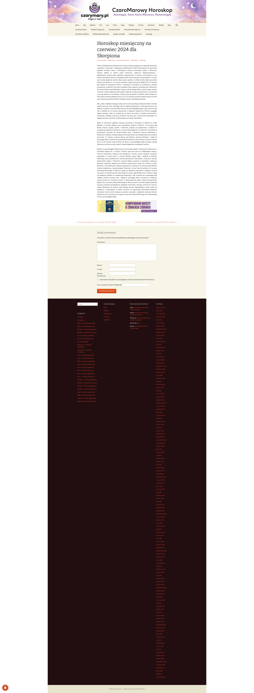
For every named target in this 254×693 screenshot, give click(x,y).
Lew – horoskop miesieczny (85, 358)
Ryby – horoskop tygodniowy (86, 373)
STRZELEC (107, 317)
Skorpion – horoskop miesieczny (119, 60)
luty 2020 (159, 538)
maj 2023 (158, 418)
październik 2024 (161, 366)
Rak (101, 25)
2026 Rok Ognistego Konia (101, 34)
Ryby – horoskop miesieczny (85, 377)
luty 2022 (159, 464)
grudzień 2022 (160, 434)
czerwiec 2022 (160, 452)
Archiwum (80, 317)
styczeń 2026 (160, 323)
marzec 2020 (160, 535)
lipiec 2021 (159, 486)
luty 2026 (159, 320)
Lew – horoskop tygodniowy (85, 355)
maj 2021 (158, 492)
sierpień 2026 (160, 307)
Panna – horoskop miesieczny (86, 364)
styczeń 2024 (160, 394)
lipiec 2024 (159, 375)
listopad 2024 (160, 363)
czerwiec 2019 (160, 563)
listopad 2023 (160, 400)
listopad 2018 (160, 585)
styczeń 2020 (160, 541)
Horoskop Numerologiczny (132, 29)
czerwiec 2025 (160, 341)
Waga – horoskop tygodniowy (86, 392)
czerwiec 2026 (160, 314)
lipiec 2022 (159, 449)
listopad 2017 (160, 621)
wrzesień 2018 (160, 591)
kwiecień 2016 (160, 677)
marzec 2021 (160, 498)
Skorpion (131, 25)
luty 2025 (159, 354)
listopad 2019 (160, 548)
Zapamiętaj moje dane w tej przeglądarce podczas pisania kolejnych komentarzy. (127, 279)
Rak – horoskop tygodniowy (85, 367)
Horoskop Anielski (114, 29)
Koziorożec (151, 25)
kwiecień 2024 (160, 384)
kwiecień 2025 (160, 347)
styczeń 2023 (160, 431)
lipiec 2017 (159, 634)
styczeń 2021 (160, 504)
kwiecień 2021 (160, 495)
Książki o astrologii (119, 34)
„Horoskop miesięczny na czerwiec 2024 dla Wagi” (95, 222)
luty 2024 (159, 391)
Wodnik (161, 25)
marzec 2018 (160, 609)
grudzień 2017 (160, 618)
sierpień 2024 (160, 372)
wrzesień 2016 (160, 665)
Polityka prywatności (135, 34)
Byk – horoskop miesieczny (85, 338)
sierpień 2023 (160, 409)
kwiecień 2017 (160, 643)
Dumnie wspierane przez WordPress (134, 689)
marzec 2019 (160, 572)
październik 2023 (161, 403)
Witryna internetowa (101, 274)
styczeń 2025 (160, 357)
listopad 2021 (160, 474)
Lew (107, 25)
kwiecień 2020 (160, 532)
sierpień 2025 (160, 335)
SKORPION (107, 320)
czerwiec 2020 (160, 526)
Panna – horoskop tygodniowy (86, 361)
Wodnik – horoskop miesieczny (86, 401)
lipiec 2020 (159, 523)
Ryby (169, 25)
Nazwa (100, 265)
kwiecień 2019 (160, 569)
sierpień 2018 (160, 594)
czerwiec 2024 (160, 378)
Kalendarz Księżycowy (97, 29)
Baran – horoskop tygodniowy (86, 323)
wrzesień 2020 (160, 517)
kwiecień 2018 (160, 606)
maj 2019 (158, 566)
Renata (144, 60)
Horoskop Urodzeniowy (152, 29)
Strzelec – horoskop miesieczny (87, 389)
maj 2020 (158, 529)
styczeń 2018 (160, 615)
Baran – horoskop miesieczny (86, 326)
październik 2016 (161, 662)
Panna (115, 25)
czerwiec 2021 (160, 489)
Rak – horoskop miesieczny (85, 370)
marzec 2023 (160, 424)
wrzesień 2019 (160, 554)
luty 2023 (159, 427)
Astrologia (149, 34)
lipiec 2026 (159, 310)
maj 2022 (158, 455)
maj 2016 (158, 674)
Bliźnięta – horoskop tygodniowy (87, 329)
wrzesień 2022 (160, 443)
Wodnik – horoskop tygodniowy (86, 398)
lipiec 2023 (159, 412)
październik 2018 (161, 588)
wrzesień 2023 (160, 406)
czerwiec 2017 (160, 637)
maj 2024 (158, 381)
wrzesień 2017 (160, 628)
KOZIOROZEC (108, 314)
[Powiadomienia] (5, 688)
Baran (77, 25)
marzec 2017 (160, 646)
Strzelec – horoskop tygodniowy (87, 386)
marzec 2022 (160, 461)
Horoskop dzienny (81, 29)
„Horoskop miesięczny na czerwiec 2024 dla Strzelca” (157, 222)
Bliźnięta (92, 25)
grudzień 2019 (160, 545)
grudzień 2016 (160, 655)
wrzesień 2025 (160, 332)
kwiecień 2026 (160, 317)
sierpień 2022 (160, 446)
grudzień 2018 (160, 581)
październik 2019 (161, 551)
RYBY (105, 307)
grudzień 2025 (160, 326)
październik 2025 (161, 329)
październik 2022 (161, 440)
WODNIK (106, 310)
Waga (122, 25)
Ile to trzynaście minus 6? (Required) (109, 285)
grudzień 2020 (160, 508)
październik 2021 (161, 477)
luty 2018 (159, 612)
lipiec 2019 (159, 560)
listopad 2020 (160, 511)
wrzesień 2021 (160, 480)
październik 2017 (161, 625)
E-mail (100, 269)
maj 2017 (158, 640)
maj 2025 (158, 344)
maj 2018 (158, 603)
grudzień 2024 (160, 360)
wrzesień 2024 (160, 369)
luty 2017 (159, 649)
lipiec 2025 (159, 338)
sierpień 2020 (160, 520)
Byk (84, 25)
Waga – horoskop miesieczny (86, 395)
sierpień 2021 (160, 483)
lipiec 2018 (159, 597)
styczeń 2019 (160, 578)
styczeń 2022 (160, 468)
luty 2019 (159, 575)
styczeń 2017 (160, 652)
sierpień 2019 (160, 557)
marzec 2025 (160, 351)
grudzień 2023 (160, 397)
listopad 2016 (160, 658)
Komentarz (101, 242)
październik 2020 (161, 514)
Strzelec (141, 25)
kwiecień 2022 (160, 458)
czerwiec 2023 (160, 415)
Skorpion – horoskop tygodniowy (87, 380)
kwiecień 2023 (160, 421)
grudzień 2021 (160, 471)
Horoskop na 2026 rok (82, 34)
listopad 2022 (160, 437)
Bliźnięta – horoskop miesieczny (86, 332)
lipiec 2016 (159, 671)
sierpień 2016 (160, 668)
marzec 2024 (160, 387)
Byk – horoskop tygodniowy (85, 335)
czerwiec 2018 (160, 600)
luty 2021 (159, 501)
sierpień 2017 (160, 631)
